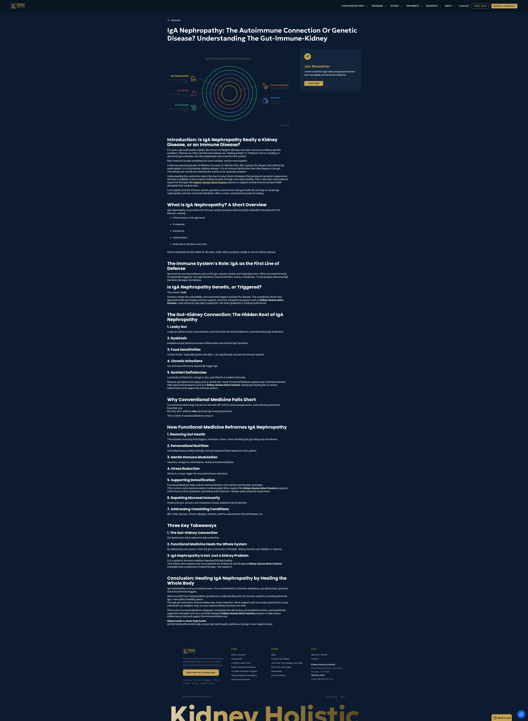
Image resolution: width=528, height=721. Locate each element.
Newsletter (276, 671)
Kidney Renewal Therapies (243, 667)
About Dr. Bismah (319, 654)
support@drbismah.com (322, 679)
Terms (342, 697)
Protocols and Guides (281, 667)
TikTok (216, 680)
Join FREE (314, 83)
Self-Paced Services (240, 679)
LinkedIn (186, 683)
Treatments (236, 659)
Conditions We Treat (240, 663)
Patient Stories (278, 675)
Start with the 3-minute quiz (200, 672)
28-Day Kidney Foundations (244, 675)
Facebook (187, 680)
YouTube (197, 680)
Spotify (195, 683)
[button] (355, 6)
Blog (273, 654)
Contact (464, 6)
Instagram (207, 680)
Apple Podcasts (207, 683)
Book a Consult (504, 6)
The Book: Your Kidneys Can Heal (286, 663)
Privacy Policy (331, 697)
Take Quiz (480, 6)
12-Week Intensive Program (244, 671)
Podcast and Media (280, 659)
